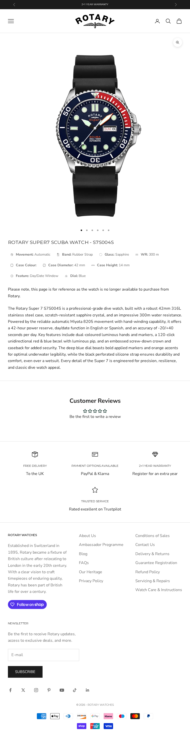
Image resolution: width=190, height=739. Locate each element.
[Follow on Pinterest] (49, 690)
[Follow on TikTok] (74, 690)
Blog (83, 554)
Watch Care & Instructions (158, 590)
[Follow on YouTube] (61, 690)
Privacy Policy (91, 581)
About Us (87, 535)
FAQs (84, 563)
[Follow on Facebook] (10, 690)
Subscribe (25, 671)
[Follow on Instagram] (36, 690)
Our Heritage (90, 572)
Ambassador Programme (101, 544)
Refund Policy (147, 572)
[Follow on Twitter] (23, 690)
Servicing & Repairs (152, 581)
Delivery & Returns (152, 554)
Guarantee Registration (156, 563)
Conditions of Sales (152, 535)
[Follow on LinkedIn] (87, 690)
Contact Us (145, 544)
